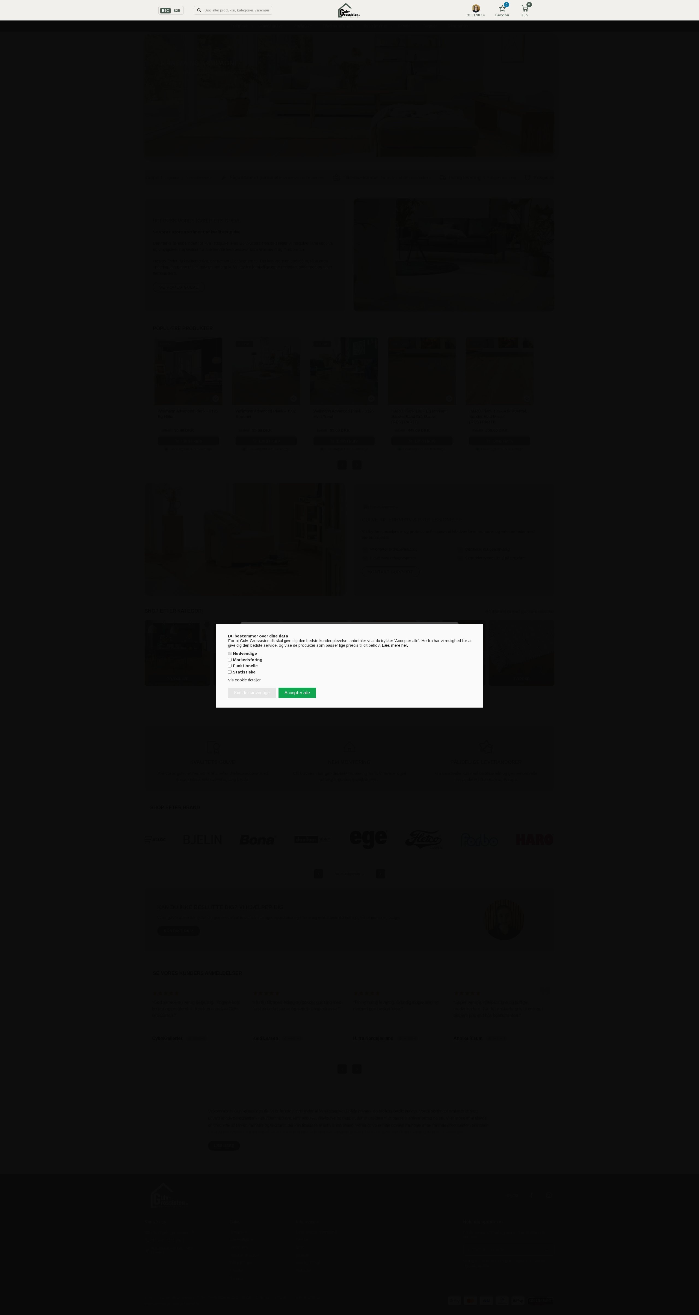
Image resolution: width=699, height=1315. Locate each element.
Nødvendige (245, 653)
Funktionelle (245, 665)
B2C (165, 10)
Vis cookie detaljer (244, 680)
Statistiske (244, 672)
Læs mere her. (395, 645)
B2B (176, 10)
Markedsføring (247, 659)
